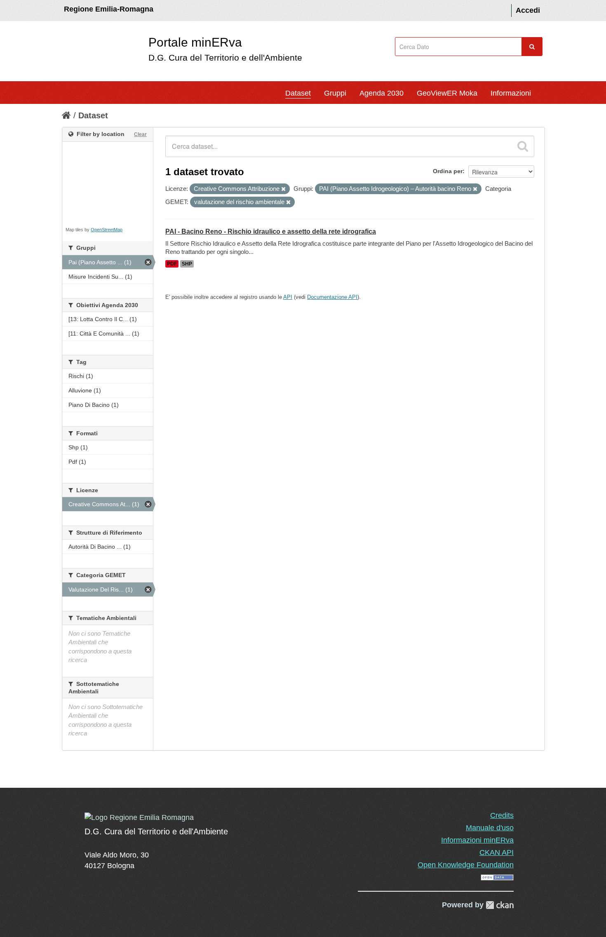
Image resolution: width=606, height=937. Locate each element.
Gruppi (335, 93)
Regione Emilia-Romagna (108, 9)
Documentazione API (332, 297)
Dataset (298, 93)
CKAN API (496, 852)
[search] (522, 146)
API (287, 297)
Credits (502, 815)
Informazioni (511, 93)
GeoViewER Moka (447, 93)
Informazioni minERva (477, 840)
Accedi (528, 10)
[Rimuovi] (283, 189)
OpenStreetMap (106, 229)
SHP (187, 264)
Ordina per (448, 171)
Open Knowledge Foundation (466, 865)
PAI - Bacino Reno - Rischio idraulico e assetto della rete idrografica (270, 231)
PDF (172, 264)
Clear (140, 134)
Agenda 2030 (381, 93)
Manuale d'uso (490, 828)
